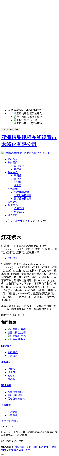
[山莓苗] (13, 339)
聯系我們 (13, 215)
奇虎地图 (13, 450)
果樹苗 (17, 175)
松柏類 (17, 182)
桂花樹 (22, 329)
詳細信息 (13, 258)
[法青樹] (13, 332)
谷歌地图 (32, 447)
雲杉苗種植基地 (22, 198)
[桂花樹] (13, 329)
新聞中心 (13, 205)
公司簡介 (19, 165)
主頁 (10, 220)
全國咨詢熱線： (10, 421)
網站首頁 (13, 159)
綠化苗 (17, 179)
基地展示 (13, 188)
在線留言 (19, 169)
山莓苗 (22, 339)
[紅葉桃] (13, 336)
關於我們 (13, 162)
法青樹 (22, 332)
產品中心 (13, 172)
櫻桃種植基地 (21, 192)
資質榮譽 (13, 202)
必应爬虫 (44, 447)
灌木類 (17, 185)
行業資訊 (19, 211)
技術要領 (19, 208)
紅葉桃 (22, 336)
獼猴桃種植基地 (22, 195)
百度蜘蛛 (19, 447)
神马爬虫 (25, 450)
